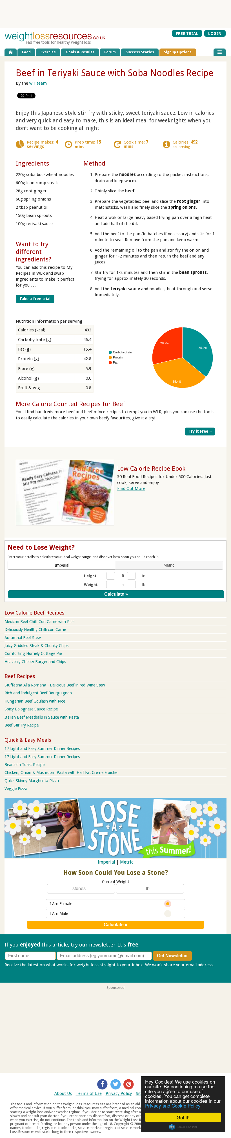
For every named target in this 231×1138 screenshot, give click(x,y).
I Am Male (59, 913)
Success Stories (140, 52)
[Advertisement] (115, 14)
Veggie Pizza (16, 788)
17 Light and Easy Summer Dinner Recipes (42, 748)
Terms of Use (89, 1093)
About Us (63, 1093)
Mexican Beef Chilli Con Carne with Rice (39, 621)
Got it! (183, 1117)
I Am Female (61, 903)
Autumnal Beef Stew (23, 637)
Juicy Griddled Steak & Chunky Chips (36, 645)
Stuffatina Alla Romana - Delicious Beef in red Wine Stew (55, 685)
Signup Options (178, 52)
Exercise (48, 52)
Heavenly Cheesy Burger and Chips (35, 661)
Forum (110, 52)
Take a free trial (34, 298)
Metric (126, 862)
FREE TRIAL (187, 33)
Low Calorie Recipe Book (151, 468)
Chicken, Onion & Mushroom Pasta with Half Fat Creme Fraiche (61, 772)
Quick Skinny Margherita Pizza (32, 780)
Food (26, 52)
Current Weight (115, 881)
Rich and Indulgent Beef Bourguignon (38, 693)
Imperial (106, 862)
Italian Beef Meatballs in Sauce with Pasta (42, 717)
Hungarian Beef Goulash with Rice (35, 701)
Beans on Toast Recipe (25, 764)
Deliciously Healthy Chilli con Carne (35, 629)
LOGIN (214, 33)
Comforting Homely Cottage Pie (33, 653)
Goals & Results (80, 52)
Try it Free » (200, 431)
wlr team (38, 83)
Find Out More (131, 488)
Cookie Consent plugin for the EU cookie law (183, 1127)
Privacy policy (18, 970)
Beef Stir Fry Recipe (22, 725)
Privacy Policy (119, 1093)
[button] (62, 565)
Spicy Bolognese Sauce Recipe (31, 709)
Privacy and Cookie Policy (173, 1105)
